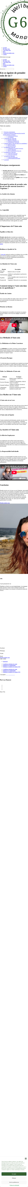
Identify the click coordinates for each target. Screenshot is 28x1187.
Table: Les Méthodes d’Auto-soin (14, 150)
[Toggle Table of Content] (1, 129)
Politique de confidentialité (14, 1185)
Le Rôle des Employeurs (13, 157)
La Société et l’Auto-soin (9, 156)
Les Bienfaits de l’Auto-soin (13, 142)
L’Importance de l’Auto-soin (10, 138)
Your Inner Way (7, 50)
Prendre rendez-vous (5, 503)
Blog (4, 51)
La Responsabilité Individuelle (14, 158)
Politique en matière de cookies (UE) (11, 666)
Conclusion (6, 159)
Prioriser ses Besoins (12, 145)
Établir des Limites (11, 144)
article (1, 244)
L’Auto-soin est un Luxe (12, 153)
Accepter (14, 1174)
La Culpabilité (11, 137)
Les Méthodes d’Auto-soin (9, 147)
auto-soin (3, 254)
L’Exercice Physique (12, 149)
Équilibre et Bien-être (12, 139)
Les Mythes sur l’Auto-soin (10, 152)
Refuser (14, 1178)
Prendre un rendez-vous (8, 53)
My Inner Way (6, 49)
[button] (26, 1158)
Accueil (5, 47)
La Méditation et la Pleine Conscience (15, 148)
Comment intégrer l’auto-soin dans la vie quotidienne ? (15, 143)
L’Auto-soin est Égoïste (12, 154)
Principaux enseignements (9, 132)
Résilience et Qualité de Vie (13, 140)
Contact (5, 54)
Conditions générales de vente (10, 664)
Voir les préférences (14, 1182)
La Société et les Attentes (13, 135)
